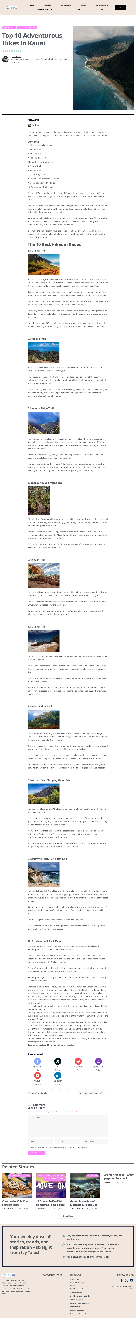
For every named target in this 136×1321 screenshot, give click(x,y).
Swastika (41, 1209)
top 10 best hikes (50, 279)
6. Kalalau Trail (34, 170)
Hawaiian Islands (35, 1019)
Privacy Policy (33, 1317)
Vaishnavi (16, 56)
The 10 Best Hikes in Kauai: (42, 145)
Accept (29, 1312)
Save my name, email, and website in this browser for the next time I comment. (58, 1147)
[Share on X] (45, 59)
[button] (54, 1299)
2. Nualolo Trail (34, 153)
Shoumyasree (9, 1209)
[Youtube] (37, 1078)
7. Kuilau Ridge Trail (36, 174)
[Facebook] (37, 1064)
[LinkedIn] (58, 1078)
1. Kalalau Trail (34, 149)
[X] (58, 1064)
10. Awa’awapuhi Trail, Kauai (40, 187)
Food (27, 1175)
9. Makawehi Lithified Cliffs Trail (42, 183)
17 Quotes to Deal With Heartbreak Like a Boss (50, 1202)
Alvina (108, 1182)
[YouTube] (131, 1280)
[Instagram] (98, 1064)
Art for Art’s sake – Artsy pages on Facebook (118, 1176)
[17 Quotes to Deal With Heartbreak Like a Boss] (51, 1185)
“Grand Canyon (77, 1022)
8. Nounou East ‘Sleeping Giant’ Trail (44, 178)
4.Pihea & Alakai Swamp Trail (41, 162)
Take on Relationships (54, 1179)
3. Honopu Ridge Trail (37, 158)
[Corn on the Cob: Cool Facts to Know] (17, 1185)
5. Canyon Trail (34, 166)
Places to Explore (27, 28)
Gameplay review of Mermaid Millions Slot (84, 1202)
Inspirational (44, 1175)
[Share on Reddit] (52, 59)
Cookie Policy (24, 1317)
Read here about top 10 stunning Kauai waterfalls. (51, 1045)
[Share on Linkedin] (48, 59)
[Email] (101, 1093)
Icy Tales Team (77, 1209)
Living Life (9, 28)
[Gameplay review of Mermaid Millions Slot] (85, 1185)
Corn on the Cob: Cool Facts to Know (15, 1202)
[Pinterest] (78, 1064)
